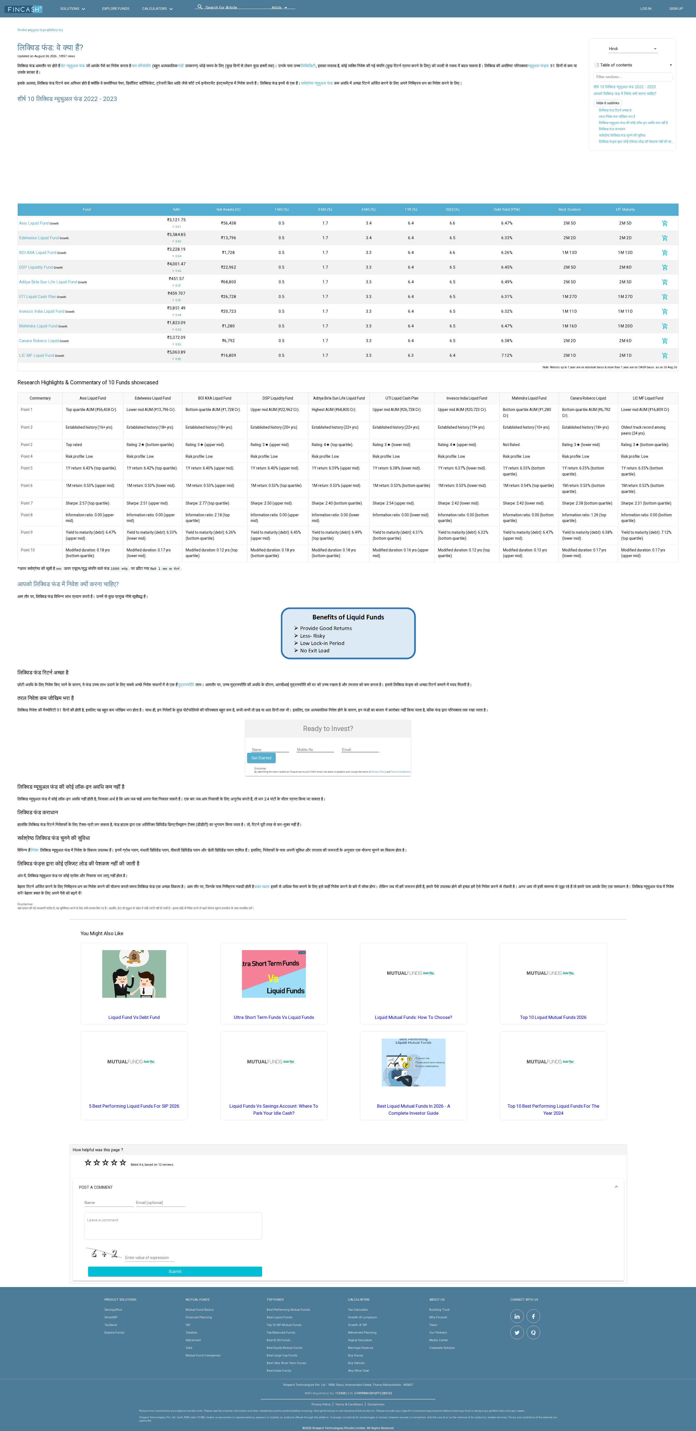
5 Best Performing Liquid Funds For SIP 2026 (134, 1106)
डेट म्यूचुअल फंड (73, 65)
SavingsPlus (113, 1310)
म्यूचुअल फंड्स (38, 30)
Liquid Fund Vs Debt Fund (134, 1017)
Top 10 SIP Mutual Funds (284, 1325)
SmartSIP (110, 1317)
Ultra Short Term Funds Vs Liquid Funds (274, 1017)
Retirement (193, 1340)
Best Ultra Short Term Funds (286, 1363)
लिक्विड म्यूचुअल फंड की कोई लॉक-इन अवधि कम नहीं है (633, 123)
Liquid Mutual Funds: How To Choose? (413, 1017)
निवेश (35, 850)
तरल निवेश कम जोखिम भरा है (617, 117)
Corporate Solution (442, 1348)
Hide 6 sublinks (607, 103)
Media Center (438, 1340)
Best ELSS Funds (278, 1340)
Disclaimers (376, 1404)
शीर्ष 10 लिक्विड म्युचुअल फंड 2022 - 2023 (625, 87)
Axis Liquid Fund (34, 223)
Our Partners (438, 1332)
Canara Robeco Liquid (39, 340)
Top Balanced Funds (281, 1332)
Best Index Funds (279, 1370)
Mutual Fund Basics (200, 1310)
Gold (189, 1348)
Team (433, 1325)
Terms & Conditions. (401, 771)
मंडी (181, 65)
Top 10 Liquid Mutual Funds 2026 (553, 1017)
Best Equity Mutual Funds (284, 1348)
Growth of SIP (357, 1325)
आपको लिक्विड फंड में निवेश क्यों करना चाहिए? (625, 93)
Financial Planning (199, 1317)
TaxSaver (110, 1325)
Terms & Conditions (349, 1404)
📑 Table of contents (613, 65)
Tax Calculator (358, 1310)
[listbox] (633, 48)
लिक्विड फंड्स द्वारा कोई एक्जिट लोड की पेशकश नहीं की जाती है (637, 142)
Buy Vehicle (356, 1363)
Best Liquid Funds (279, 1317)
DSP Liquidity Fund (36, 267)
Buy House (355, 1355)
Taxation (191, 1332)
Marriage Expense (360, 1348)
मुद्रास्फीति (186, 684)
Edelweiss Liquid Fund (39, 237)
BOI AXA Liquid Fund (37, 252)
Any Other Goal (358, 1370)
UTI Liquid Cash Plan (37, 296)
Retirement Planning (362, 1332)
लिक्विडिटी (308, 65)
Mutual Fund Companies (203, 1355)
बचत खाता (261, 886)
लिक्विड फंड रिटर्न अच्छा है (615, 110)
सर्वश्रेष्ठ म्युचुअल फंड (317, 83)
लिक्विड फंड (56, 30)
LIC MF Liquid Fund (36, 355)
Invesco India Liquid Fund (41, 311)
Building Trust (439, 1310)
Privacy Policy (378, 771)
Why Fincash (438, 1317)
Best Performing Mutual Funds (288, 1310)
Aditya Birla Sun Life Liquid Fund (48, 282)
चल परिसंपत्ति (141, 65)
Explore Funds (114, 1332)
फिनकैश (22, 30)
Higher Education (360, 1340)
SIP (188, 1325)
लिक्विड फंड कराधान (612, 129)
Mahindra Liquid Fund (38, 326)
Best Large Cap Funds (282, 1355)
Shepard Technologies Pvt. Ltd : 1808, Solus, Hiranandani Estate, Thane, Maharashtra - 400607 (348, 1385)
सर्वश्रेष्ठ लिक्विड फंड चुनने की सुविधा (622, 135)
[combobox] (230, 9)
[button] (348, 1187)
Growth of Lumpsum (362, 1317)
